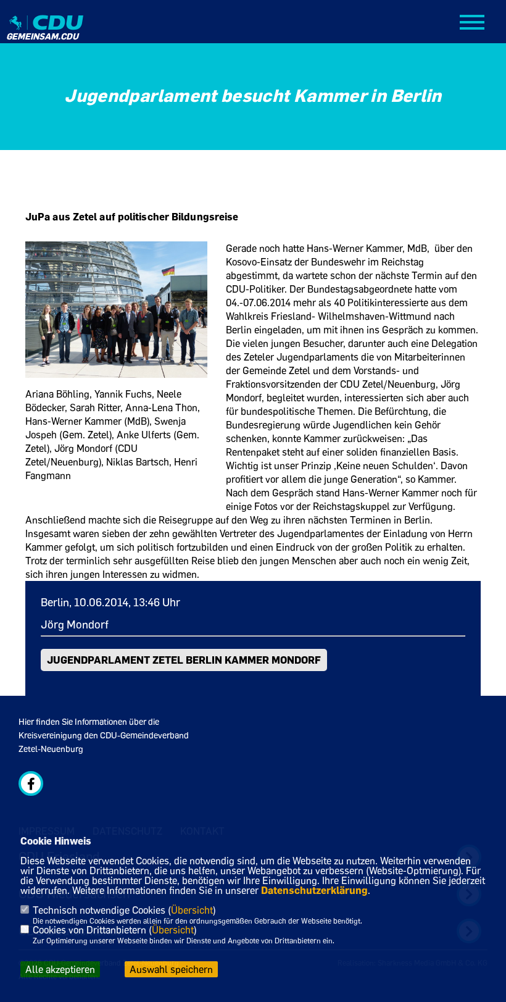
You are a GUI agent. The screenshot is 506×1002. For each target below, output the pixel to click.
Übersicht (192, 910)
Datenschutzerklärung (314, 890)
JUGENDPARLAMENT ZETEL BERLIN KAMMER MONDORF (184, 659)
